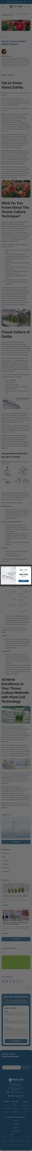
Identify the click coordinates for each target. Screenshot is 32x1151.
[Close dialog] (30, 567)
